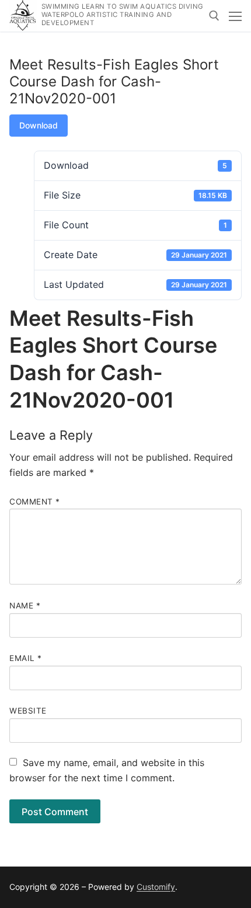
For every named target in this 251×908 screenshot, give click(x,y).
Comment (34, 501)
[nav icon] (235, 16)
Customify (156, 887)
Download (38, 125)
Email (25, 658)
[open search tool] (214, 16)
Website (28, 710)
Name (24, 605)
